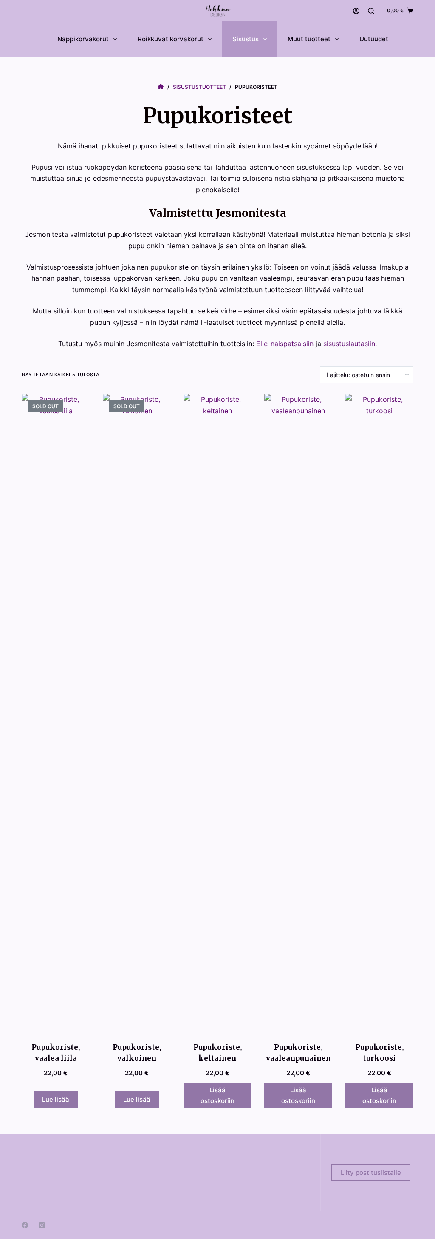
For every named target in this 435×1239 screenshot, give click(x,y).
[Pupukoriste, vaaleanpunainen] (298, 713)
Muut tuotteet (309, 39)
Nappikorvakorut (83, 39)
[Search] (371, 11)
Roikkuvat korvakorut (170, 39)
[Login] (356, 11)
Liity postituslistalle (371, 1172)
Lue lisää (55, 1099)
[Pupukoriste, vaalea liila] (56, 713)
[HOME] (161, 87)
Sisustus (245, 39)
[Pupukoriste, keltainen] (217, 713)
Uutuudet (373, 39)
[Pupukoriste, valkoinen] (137, 713)
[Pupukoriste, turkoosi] (379, 713)
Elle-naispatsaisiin (285, 343)
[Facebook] (25, 1225)
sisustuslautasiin (349, 343)
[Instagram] (42, 1225)
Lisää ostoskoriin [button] (217, 1095)
